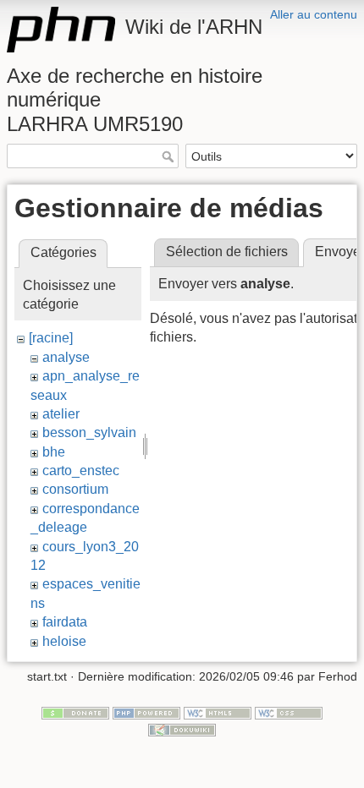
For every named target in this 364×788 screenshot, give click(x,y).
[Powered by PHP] (146, 712)
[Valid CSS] (289, 712)
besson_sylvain (89, 432)
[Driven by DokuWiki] (182, 729)
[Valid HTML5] (217, 712)
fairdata (64, 622)
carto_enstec (80, 470)
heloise (64, 641)
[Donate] (75, 712)
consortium (75, 489)
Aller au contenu (313, 14)
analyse (66, 357)
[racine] (51, 338)
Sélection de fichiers (227, 251)
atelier (61, 414)
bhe (53, 452)
